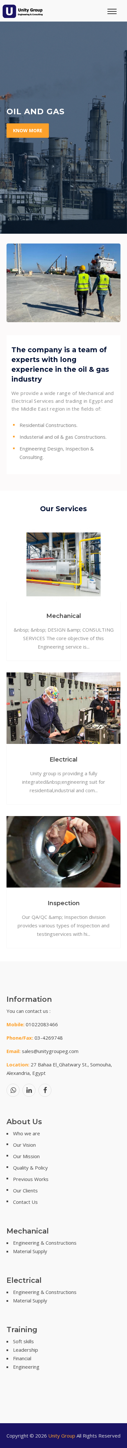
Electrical (63, 759)
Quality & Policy (30, 1167)
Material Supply (30, 1251)
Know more (27, 130)
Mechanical (63, 616)
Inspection (64, 903)
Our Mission (26, 1156)
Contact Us (25, 1202)
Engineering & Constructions (45, 1242)
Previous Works (31, 1179)
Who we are (26, 1133)
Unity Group (61, 1435)
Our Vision (24, 1144)
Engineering (26, 1366)
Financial (22, 1358)
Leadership (25, 1349)
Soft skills (23, 1341)
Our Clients (25, 1190)
